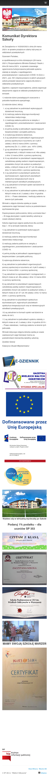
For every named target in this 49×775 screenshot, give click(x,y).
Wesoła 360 (43, 769)
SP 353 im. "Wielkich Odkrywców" (24, 26)
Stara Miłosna (33, 769)
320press (44, 773)
